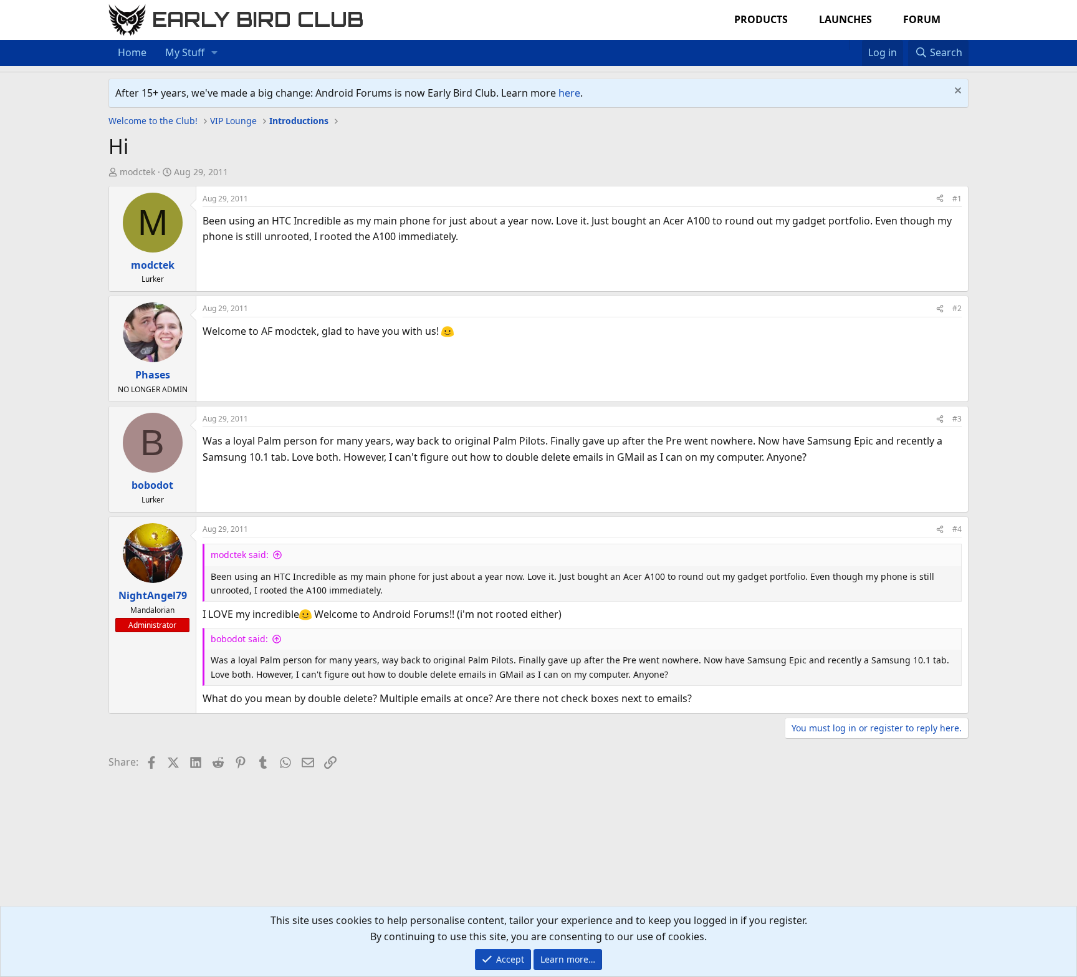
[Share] (940, 198)
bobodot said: (239, 639)
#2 (957, 308)
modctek (137, 172)
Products (761, 19)
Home (132, 52)
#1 (957, 198)
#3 (957, 418)
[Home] (842, 45)
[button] (215, 53)
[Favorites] (855, 45)
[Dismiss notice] (956, 92)
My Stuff (184, 52)
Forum (922, 19)
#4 (957, 529)
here (569, 93)
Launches (845, 19)
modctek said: (240, 555)
